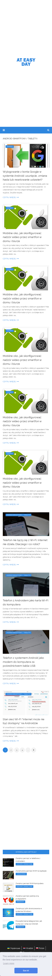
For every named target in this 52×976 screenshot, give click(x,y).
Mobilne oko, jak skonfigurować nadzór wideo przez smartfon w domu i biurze (22, 237)
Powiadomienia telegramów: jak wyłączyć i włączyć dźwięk (29, 922)
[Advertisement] (26, 27)
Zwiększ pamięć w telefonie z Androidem (28, 859)
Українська (15, 948)
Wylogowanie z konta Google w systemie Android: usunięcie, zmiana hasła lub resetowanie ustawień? (25, 175)
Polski (41, 948)
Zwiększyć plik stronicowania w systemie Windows (29, 909)
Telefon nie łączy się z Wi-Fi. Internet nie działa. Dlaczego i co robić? (25, 542)
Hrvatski (29, 948)
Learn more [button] (8, 963)
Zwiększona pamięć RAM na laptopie (31, 871)
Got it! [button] (26, 970)
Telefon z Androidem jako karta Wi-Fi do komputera (25, 602)
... (28, 750)
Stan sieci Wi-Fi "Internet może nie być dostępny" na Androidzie (23, 721)
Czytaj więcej (9, 197)
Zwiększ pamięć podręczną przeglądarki (27, 897)
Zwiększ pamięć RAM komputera (29, 883)
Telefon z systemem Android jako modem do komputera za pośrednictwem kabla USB (23, 661)
